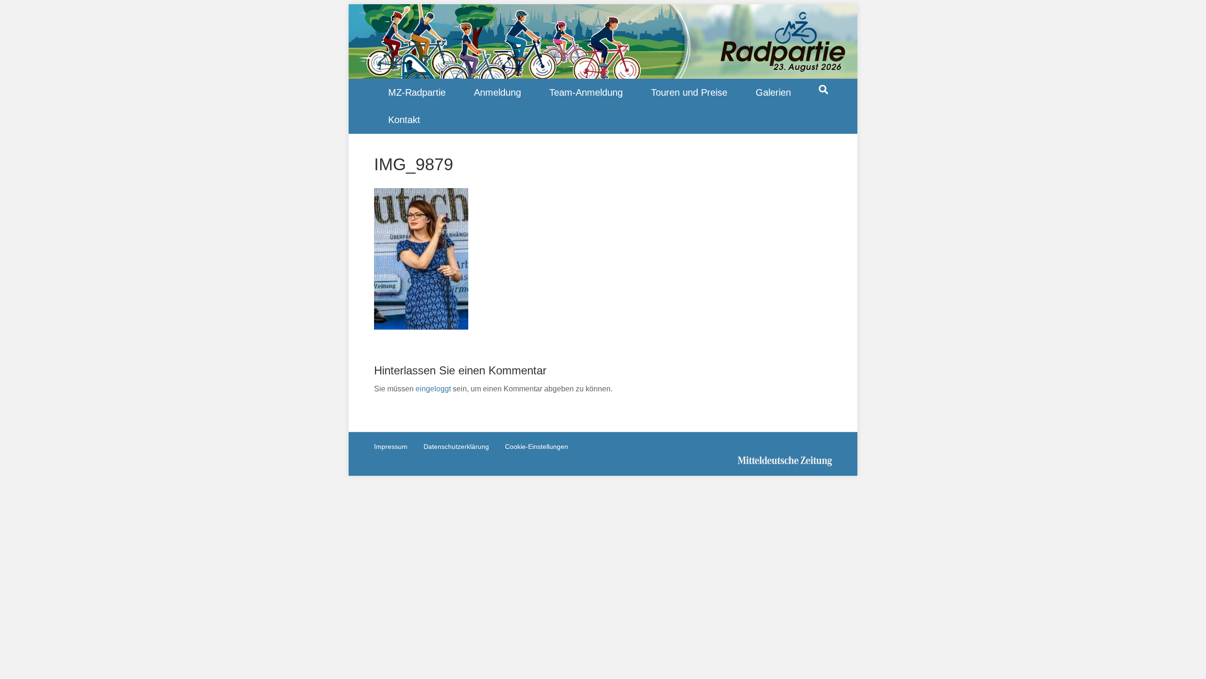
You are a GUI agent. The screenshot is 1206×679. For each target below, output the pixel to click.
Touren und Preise (689, 92)
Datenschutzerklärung (456, 446)
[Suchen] (823, 89)
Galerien (773, 92)
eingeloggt (433, 389)
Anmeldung (497, 92)
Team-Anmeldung (586, 92)
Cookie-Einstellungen (536, 446)
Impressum (390, 446)
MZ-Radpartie (417, 92)
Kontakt (404, 120)
